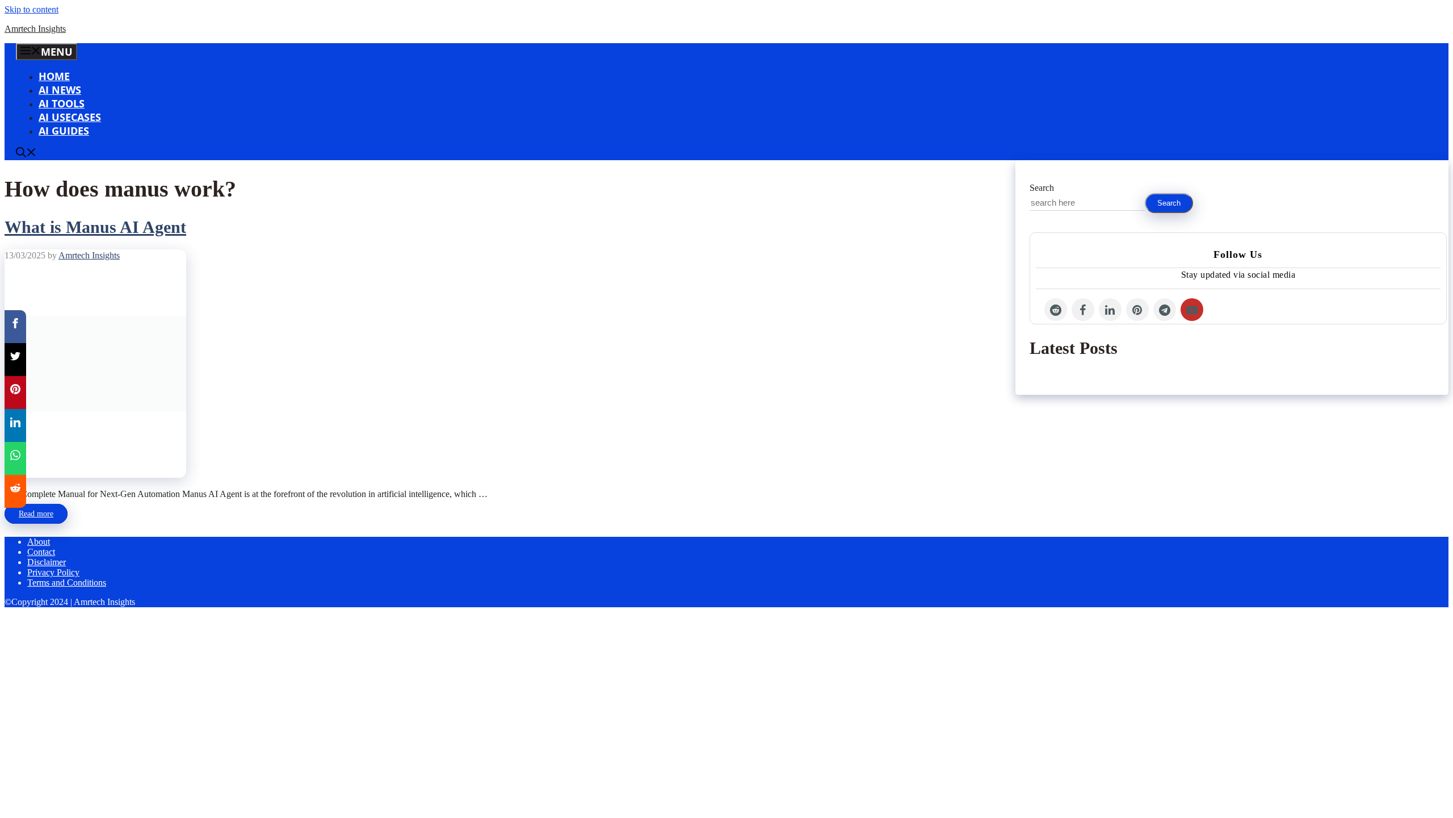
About (38, 541)
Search (1042, 188)
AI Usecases (70, 117)
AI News (60, 90)
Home (54, 76)
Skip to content (31, 9)
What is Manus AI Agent (95, 227)
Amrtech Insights (35, 29)
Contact (41, 552)
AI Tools (62, 103)
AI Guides (64, 130)
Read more (36, 514)
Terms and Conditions (66, 582)
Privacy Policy (53, 572)
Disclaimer (46, 562)
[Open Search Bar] (26, 153)
